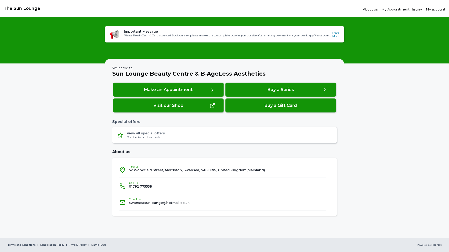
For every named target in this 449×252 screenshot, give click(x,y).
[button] (224, 34)
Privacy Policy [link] (78, 245)
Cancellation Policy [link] (52, 245)
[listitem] (222, 169)
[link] (181, 8)
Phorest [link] (436, 245)
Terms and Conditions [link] (21, 245)
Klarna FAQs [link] (98, 245)
